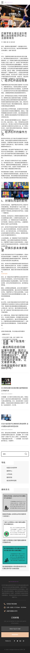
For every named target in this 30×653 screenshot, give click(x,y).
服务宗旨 (9, 477)
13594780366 (12, 604)
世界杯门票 (22, 649)
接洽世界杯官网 (11, 481)
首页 (15, 19)
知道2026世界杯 (12, 468)
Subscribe (15, 635)
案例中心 (9, 471)
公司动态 (9, 474)
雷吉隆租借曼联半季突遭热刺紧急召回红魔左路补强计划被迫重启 (14, 567)
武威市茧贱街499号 (12, 611)
